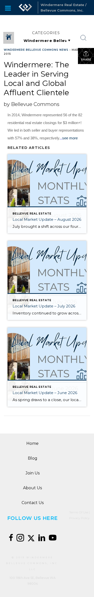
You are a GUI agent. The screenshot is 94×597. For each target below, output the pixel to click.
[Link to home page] (25, 7)
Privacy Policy (79, 518)
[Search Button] (83, 38)
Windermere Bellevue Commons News (36, 49)
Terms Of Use (78, 512)
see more (70, 138)
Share (86, 59)
